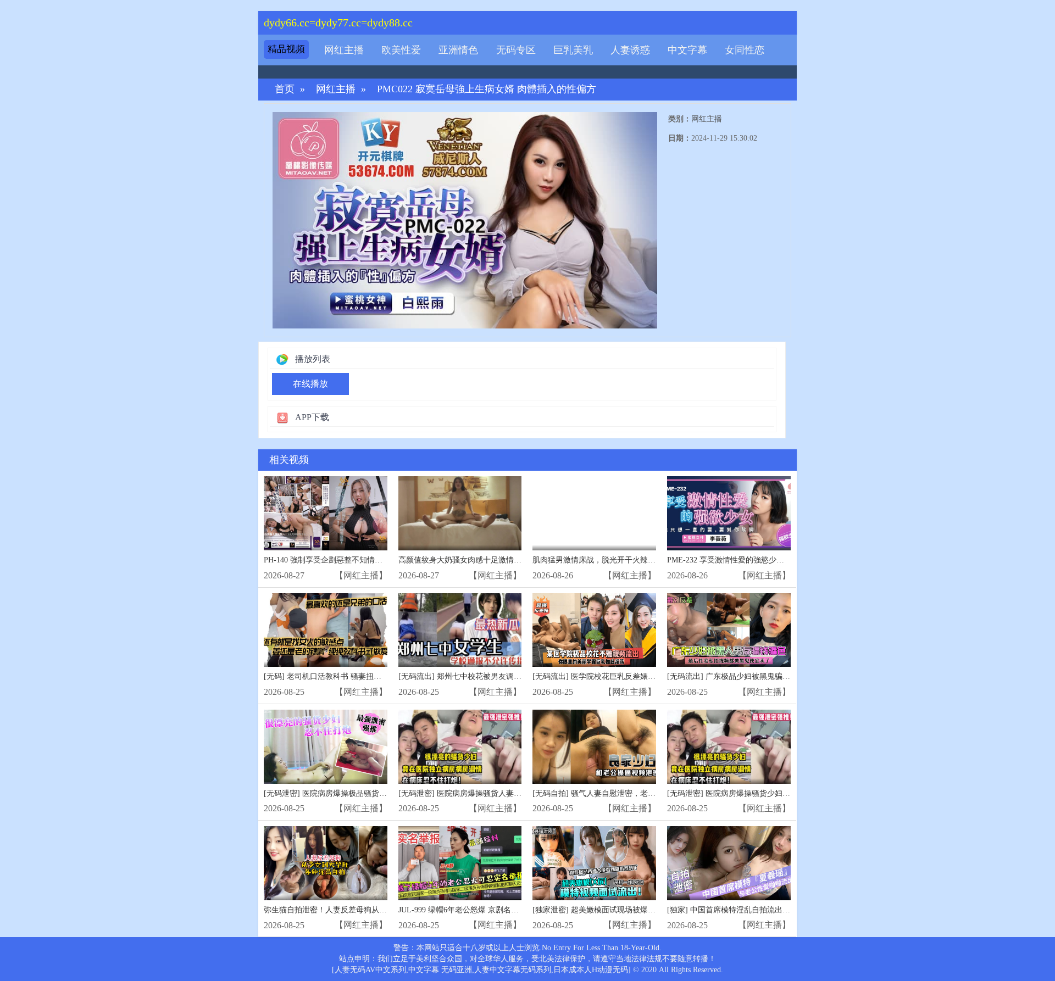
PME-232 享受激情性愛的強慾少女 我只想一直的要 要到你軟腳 (774, 560)
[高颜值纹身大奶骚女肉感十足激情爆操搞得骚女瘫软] (460, 513)
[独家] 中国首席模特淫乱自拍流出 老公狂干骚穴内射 (756, 910)
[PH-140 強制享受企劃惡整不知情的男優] (325, 513)
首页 (285, 89)
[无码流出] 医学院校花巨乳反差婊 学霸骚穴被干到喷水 (625, 676)
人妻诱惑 (630, 49)
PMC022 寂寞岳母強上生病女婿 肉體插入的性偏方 (486, 89)
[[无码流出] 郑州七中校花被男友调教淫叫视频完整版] (460, 630)
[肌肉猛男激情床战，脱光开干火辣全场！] (594, 513)
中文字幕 (687, 49)
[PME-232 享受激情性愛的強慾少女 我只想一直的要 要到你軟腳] (729, 513)
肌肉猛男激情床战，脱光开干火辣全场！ (601, 560)
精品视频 (286, 49)
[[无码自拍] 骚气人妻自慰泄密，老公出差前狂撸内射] (594, 747)
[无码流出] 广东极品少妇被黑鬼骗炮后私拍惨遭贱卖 (755, 676)
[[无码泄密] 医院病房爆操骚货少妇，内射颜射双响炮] (729, 747)
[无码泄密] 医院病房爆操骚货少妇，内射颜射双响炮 (755, 793)
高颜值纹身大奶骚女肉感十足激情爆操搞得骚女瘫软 (486, 560)
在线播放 (310, 383)
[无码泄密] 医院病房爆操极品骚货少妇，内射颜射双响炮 (360, 793)
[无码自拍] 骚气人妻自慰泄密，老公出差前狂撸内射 (620, 793)
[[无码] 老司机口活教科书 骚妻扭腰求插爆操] (325, 630)
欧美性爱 (401, 49)
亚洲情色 (458, 49)
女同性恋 (744, 49)
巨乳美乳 (573, 49)
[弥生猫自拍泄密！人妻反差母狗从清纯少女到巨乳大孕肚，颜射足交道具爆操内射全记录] (325, 863)
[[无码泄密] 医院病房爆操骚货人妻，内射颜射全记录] (460, 747)
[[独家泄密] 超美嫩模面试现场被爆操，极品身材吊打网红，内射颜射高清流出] (594, 863)
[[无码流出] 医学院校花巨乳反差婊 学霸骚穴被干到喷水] (594, 630)
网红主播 (344, 49)
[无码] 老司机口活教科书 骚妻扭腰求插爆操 (338, 676)
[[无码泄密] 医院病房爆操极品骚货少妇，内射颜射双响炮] (325, 747)
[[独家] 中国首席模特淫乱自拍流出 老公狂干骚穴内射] (729, 863)
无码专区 (516, 49)
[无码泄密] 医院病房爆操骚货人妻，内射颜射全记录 (486, 793)
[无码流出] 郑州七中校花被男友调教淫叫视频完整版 (486, 676)
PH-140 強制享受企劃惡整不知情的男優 (331, 560)
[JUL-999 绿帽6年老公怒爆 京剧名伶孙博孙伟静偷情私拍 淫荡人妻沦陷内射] (460, 863)
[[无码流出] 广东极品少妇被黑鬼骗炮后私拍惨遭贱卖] (729, 630)
